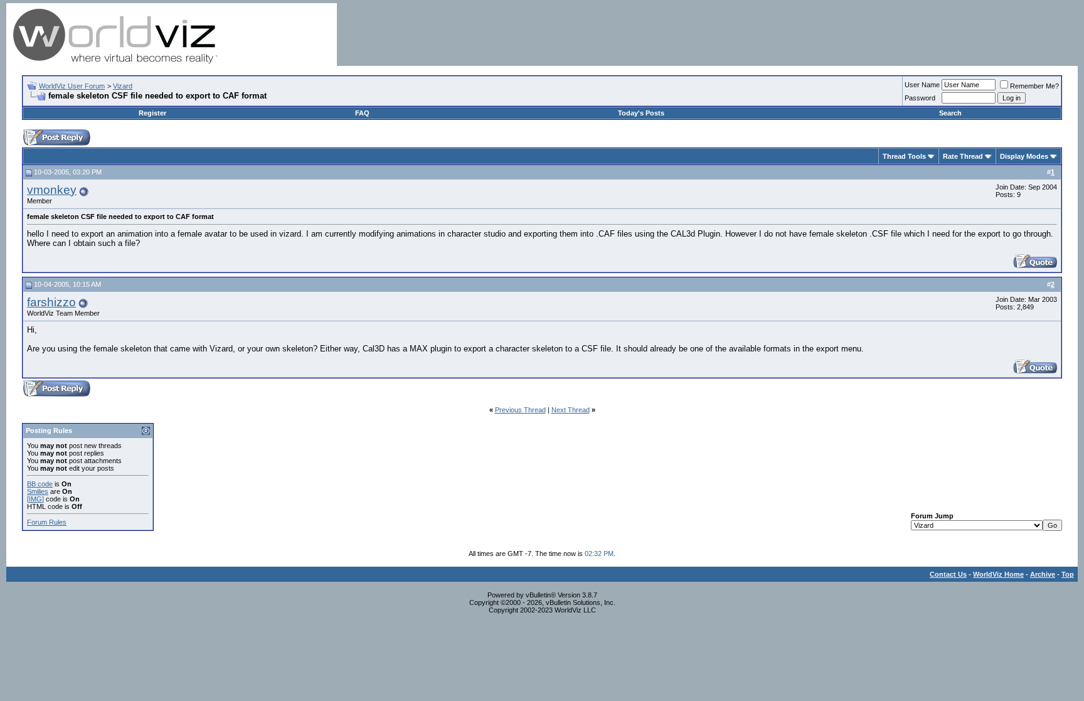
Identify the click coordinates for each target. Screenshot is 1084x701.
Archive (1042, 574)
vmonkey (52, 189)
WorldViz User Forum (72, 86)
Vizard (122, 86)
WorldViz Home (998, 574)
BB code (40, 484)
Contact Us (948, 574)
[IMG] (35, 499)
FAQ (362, 113)
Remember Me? (1034, 86)
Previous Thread (520, 410)
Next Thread (570, 410)
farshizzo (51, 302)
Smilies (37, 491)
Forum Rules (46, 522)
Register (152, 113)
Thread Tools (904, 156)
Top (1067, 574)
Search (950, 113)
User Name (922, 84)
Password (920, 98)
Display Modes (1024, 156)
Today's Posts (641, 113)
